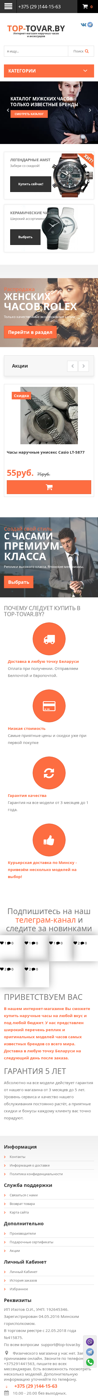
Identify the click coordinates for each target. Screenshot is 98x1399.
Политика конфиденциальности (36, 1174)
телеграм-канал (45, 919)
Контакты (17, 1156)
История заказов (23, 1280)
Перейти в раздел (30, 332)
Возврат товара (22, 1203)
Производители (23, 1233)
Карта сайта (19, 1212)
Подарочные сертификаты (31, 1242)
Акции (15, 1250)
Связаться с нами (24, 1195)
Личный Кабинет (23, 1271)
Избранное (19, 1289)
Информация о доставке (30, 1165)
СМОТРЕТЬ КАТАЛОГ (29, 114)
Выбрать (18, 582)
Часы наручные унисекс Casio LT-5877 (46, 452)
